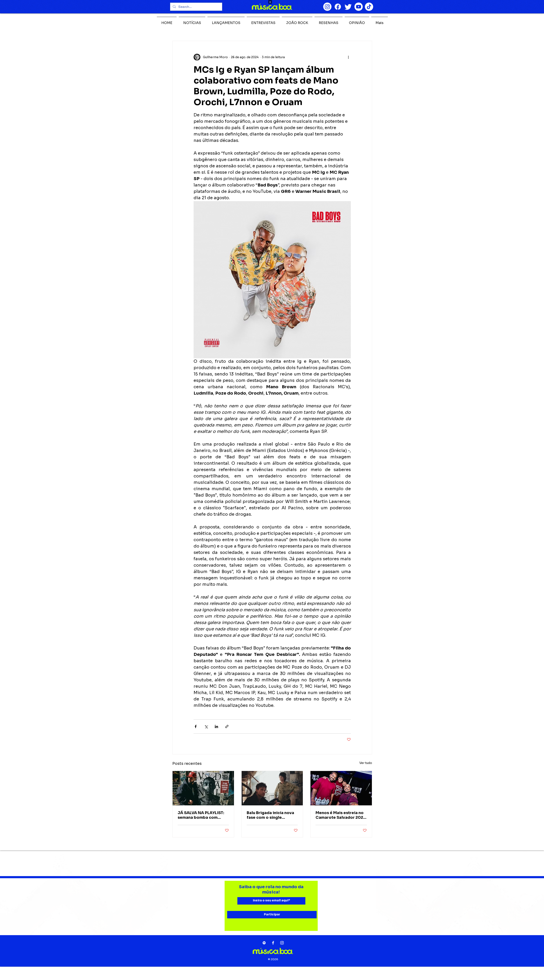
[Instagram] (327, 7)
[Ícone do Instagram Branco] (282, 942)
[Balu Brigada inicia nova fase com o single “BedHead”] (272, 788)
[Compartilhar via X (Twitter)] (206, 726)
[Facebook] (338, 7)
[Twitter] (348, 7)
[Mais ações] (348, 57)
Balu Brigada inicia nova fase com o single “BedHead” (270, 815)
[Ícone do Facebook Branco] (273, 942)
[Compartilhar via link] (227, 726)
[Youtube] (358, 7)
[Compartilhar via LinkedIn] (216, 726)
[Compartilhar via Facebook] (196, 726)
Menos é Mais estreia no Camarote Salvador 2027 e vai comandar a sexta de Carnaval (341, 815)
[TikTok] (369, 7)
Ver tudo (365, 763)
